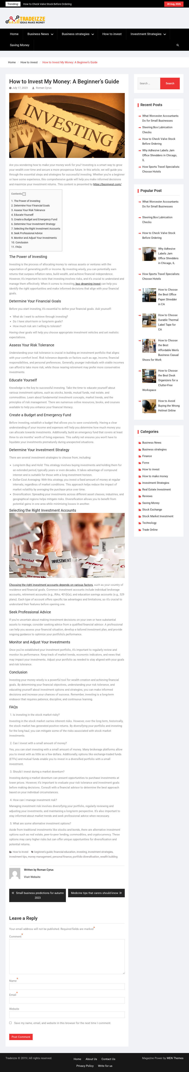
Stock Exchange (152, 509)
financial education (64, 851)
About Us (91, 1059)
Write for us (105, 1066)
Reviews (147, 496)
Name (13, 981)
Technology (149, 523)
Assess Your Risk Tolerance (28, 210)
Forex (145, 462)
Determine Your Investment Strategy (33, 224)
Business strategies (76, 34)
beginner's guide (43, 851)
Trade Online (150, 529)
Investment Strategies (146, 34)
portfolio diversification (86, 856)
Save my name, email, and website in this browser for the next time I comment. (62, 1023)
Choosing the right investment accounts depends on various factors (51, 585)
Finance (147, 456)
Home (14, 34)
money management (39, 856)
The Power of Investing (25, 200)
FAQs (16, 246)
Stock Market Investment (157, 516)
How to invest (112, 34)
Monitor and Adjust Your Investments (34, 237)
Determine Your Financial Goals (30, 205)
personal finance (62, 856)
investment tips (18, 856)
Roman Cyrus (43, 87)
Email (12, 995)
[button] (24, 194)
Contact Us (108, 1059)
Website (14, 1009)
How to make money (155, 476)
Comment (15, 936)
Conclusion (19, 242)
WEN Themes (175, 1058)
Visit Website (32, 877)
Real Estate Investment (156, 489)
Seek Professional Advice (26, 233)
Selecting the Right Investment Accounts (35, 228)
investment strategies (100, 851)
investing (82, 851)
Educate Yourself (22, 214)
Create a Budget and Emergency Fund (34, 219)
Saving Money (19, 45)
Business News (38, 34)
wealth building (109, 856)
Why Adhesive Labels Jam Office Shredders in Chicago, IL (159, 155)
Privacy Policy (85, 1066)
